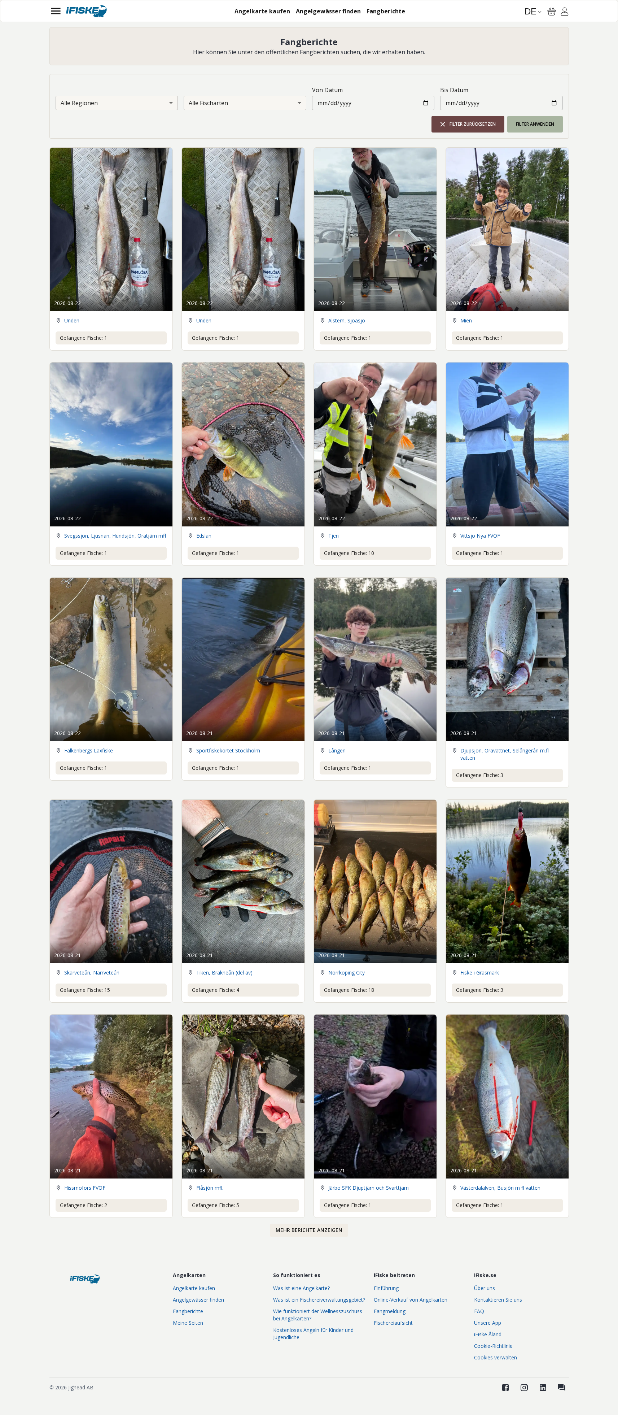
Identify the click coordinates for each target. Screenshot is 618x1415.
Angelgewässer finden (198, 1299)
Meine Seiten (188, 1322)
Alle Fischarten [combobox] (208, 103)
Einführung (386, 1288)
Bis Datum (454, 90)
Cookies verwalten (495, 1357)
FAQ (479, 1311)
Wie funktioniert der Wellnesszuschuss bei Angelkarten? (317, 1315)
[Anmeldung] (564, 12)
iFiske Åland (487, 1334)
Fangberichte (188, 1311)
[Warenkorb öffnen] (551, 11)
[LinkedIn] (543, 1387)
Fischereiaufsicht (393, 1322)
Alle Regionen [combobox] (79, 103)
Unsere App (487, 1322)
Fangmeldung (390, 1311)
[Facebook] (505, 1387)
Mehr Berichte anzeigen (309, 1230)
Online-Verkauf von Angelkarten (410, 1299)
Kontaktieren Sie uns (498, 1299)
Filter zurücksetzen (473, 124)
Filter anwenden (535, 124)
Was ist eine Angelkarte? (301, 1288)
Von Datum (327, 90)
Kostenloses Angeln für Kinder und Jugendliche (313, 1334)
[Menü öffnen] (55, 11)
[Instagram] (524, 1387)
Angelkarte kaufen (194, 1288)
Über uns (484, 1288)
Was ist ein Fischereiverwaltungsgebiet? (319, 1299)
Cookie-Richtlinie (493, 1345)
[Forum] (562, 1387)
